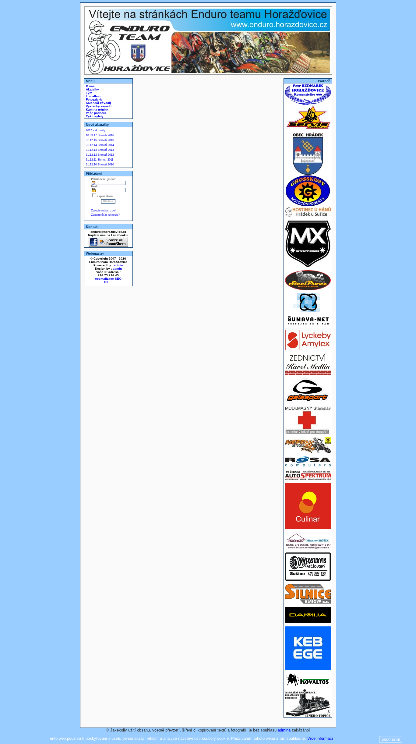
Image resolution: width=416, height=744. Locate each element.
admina (284, 730)
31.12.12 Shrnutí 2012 (100, 154)
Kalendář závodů (98, 103)
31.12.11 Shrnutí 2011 (99, 159)
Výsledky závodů (98, 106)
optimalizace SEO (108, 278)
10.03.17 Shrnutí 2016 (100, 135)
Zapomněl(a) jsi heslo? (105, 214)
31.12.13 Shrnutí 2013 (100, 149)
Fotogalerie (94, 99)
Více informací (320, 738)
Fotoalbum (93, 96)
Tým (88, 92)
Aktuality (92, 89)
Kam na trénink (96, 109)
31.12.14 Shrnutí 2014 (100, 145)
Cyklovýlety (94, 116)
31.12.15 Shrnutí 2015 (100, 140)
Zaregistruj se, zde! (103, 210)
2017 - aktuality (95, 130)
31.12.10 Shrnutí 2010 (100, 164)
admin (118, 265)
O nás (90, 86)
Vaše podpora (95, 113)
